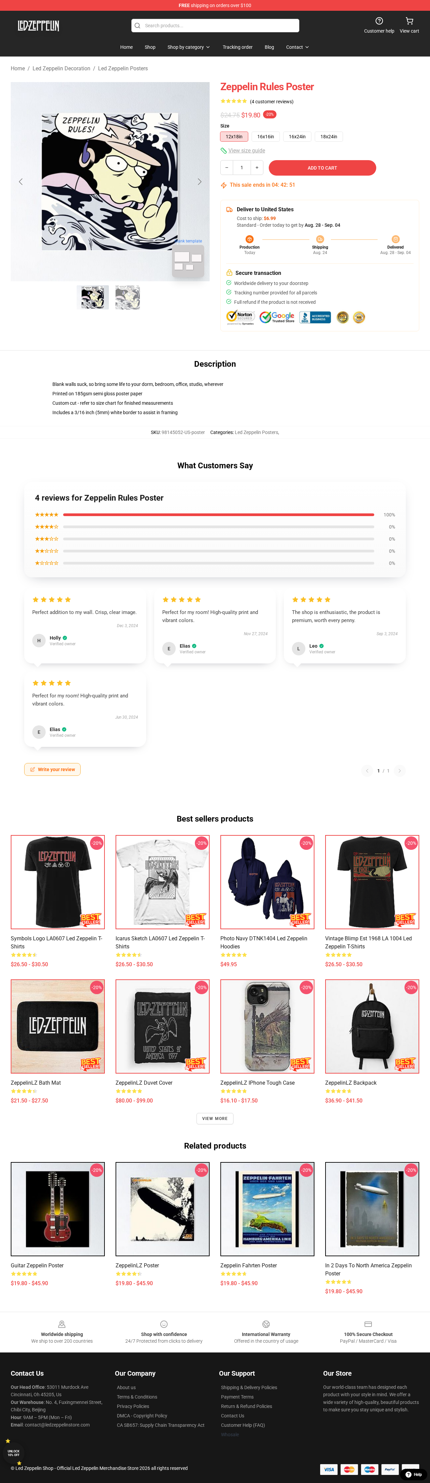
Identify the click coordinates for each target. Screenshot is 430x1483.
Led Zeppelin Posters (123, 68)
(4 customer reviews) (272, 101)
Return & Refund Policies (246, 1406)
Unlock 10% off (13, 1453)
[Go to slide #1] (93, 297)
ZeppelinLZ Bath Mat (36, 1083)
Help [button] (418, 1474)
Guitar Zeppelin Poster (37, 1265)
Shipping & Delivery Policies (249, 1387)
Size (224, 126)
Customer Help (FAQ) (243, 1425)
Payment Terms (237, 1397)
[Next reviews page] (400, 771)
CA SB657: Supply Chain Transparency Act (161, 1425)
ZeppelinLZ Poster (137, 1265)
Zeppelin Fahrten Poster (248, 1265)
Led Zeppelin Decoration (61, 68)
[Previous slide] (21, 182)
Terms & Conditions (137, 1397)
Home (18, 68)
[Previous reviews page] (367, 771)
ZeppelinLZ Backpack (351, 1083)
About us (126, 1387)
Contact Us (232, 1415)
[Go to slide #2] (128, 297)
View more (215, 1118)
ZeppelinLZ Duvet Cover (144, 1083)
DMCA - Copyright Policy (142, 1415)
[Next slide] (199, 182)
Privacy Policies (133, 1406)
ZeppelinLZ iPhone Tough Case (257, 1083)
